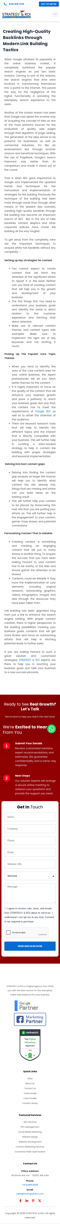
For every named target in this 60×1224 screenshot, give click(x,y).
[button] (51, 728)
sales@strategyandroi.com (30, 1193)
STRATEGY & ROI (29, 660)
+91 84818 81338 (30, 1184)
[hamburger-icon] (55, 14)
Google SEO (43, 411)
